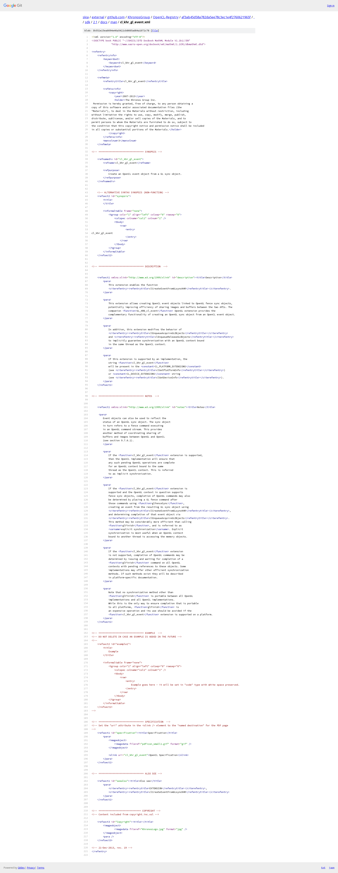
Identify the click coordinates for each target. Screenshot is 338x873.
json (331, 867)
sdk (87, 22)
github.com (116, 17)
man (113, 22)
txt (323, 867)
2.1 (95, 22)
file (155, 30)
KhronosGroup (139, 17)
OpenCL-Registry (166, 17)
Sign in (330, 5)
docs (103, 22)
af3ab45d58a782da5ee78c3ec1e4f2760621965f (216, 17)
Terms (40, 867)
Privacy (31, 867)
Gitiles (21, 867)
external (98, 17)
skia (86, 17)
